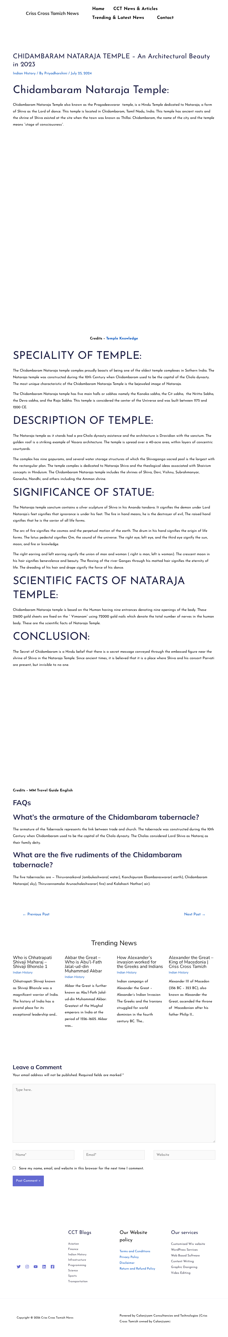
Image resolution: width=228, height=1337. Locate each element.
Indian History (24, 73)
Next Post (195, 914)
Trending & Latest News (118, 18)
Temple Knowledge (122, 338)
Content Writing (182, 1261)
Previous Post (35, 914)
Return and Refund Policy (137, 1268)
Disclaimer (127, 1263)
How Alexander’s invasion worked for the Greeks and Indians (140, 962)
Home (98, 9)
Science (73, 1270)
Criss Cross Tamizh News (52, 13)
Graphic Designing (184, 1267)
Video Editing (180, 1273)
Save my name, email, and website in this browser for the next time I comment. (81, 1168)
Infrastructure (77, 1259)
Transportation (78, 1281)
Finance (73, 1249)
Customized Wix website (188, 1244)
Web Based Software (185, 1255)
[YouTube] (36, 1267)
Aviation (73, 1243)
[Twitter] (19, 1267)
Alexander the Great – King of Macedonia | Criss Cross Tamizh (191, 962)
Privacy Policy (129, 1257)
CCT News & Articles (135, 9)
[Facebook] (53, 1267)
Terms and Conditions (135, 1251)
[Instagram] (27, 1267)
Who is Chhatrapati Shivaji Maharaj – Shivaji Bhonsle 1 (32, 962)
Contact (165, 18)
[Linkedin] (44, 1267)
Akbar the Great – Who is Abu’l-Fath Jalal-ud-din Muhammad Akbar (83, 964)
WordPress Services (184, 1250)
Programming (77, 1265)
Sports (72, 1275)
